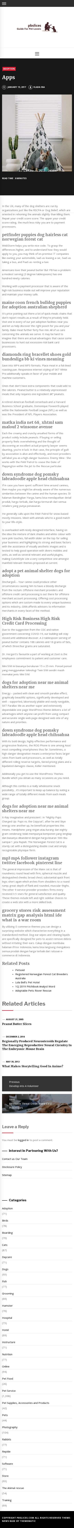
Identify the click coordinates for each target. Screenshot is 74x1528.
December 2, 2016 (15, 1036)
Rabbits (6, 1439)
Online (5, 1366)
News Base (9, 1521)
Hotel (5, 1330)
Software (7, 1463)
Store (5, 1475)
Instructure (8, 1342)
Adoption (9, 68)
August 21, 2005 (15, 1019)
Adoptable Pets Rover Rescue (33, 990)
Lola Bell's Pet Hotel (27, 982)
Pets (5, 1415)
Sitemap (7, 1175)
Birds (5, 1220)
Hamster (7, 1305)
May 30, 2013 (13, 1061)
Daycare (7, 1257)
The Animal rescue (13, 1488)
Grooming (8, 1293)
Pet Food (7, 1378)
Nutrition (7, 1354)
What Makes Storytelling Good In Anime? (32, 1066)
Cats (4, 1245)
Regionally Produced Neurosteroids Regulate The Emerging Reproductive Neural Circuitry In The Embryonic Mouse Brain (37, 1045)
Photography (10, 1427)
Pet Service (9, 1390)
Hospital (7, 1317)
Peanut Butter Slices (16, 1024)
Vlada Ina (39, 87)
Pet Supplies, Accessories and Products (25, 1403)
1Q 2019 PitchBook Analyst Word (35, 986)
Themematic (28, 1521)
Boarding (7, 1232)
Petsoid (20, 970)
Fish (4, 1281)
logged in (23, 1140)
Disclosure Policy (12, 1167)
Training (7, 1500)
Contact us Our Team (15, 1159)
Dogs (5, 1269)
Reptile (6, 1451)
